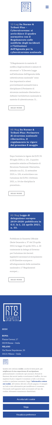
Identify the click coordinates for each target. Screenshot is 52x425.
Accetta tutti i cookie (26, 399)
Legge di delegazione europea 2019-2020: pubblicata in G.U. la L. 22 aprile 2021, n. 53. (26, 221)
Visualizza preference (26, 414)
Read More (16, 108)
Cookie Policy (19, 421)
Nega (26, 407)
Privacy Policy (31, 421)
